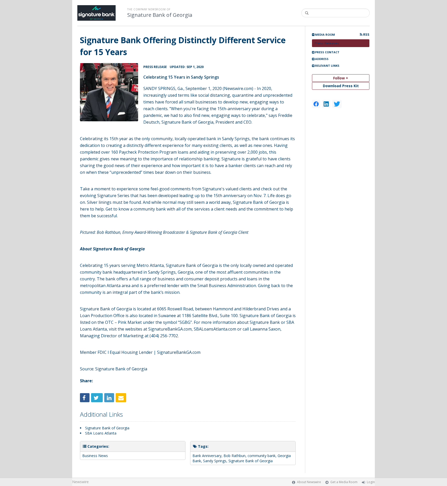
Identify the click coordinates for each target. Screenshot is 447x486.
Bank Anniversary (206, 455)
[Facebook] (316, 104)
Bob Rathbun (108, 232)
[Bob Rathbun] (109, 92)
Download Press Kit (341, 85)
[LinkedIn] (326, 104)
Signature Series (113, 195)
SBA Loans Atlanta (100, 433)
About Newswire (309, 482)
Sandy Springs (214, 460)
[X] (337, 104)
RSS (365, 34)
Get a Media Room (343, 482)
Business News (95, 455)
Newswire (80, 481)
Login (371, 482)
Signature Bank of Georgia (159, 15)
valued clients (239, 189)
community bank (261, 455)
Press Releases (327, 43)
